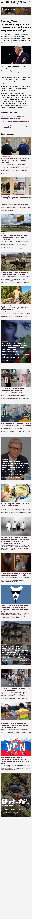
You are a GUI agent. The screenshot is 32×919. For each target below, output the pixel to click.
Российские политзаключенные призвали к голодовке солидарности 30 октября (16, 574)
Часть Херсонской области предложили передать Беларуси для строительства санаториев (15, 160)
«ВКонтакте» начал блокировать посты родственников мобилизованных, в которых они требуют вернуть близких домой (14, 608)
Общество (5, 459)
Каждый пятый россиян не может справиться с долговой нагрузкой (13, 389)
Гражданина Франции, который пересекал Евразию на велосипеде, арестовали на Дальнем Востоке (15, 308)
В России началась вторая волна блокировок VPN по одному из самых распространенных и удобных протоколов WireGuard (15, 760)
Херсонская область (5, 156)
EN (30, 4)
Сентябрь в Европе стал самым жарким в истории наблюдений (15, 689)
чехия (2, 721)
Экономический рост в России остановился (16, 423)
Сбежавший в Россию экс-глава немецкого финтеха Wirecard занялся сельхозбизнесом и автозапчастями (16, 199)
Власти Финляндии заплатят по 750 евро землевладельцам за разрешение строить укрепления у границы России (15, 803)
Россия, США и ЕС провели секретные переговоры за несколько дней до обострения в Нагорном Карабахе (15, 649)
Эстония (3, 233)
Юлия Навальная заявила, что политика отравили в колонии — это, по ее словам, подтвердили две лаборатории (14, 346)
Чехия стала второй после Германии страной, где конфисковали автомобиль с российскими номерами (15, 725)
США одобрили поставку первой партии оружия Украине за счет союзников (14, 273)
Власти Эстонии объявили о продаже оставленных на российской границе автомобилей (14, 237)
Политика (5, 341)
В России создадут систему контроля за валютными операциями (15, 505)
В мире (16, 4)
